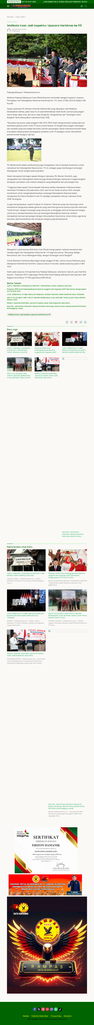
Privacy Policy (56, 1016)
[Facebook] (34, 1009)
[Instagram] (43, 1009)
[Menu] (8, 6)
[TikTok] (60, 1009)
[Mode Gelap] (82, 6)
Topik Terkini (12, 22)
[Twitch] (51, 1009)
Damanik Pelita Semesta (19, 29)
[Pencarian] (85, 6)
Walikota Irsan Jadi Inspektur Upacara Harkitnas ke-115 (29, 315)
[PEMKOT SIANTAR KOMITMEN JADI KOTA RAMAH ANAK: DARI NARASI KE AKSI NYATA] (47, 364)
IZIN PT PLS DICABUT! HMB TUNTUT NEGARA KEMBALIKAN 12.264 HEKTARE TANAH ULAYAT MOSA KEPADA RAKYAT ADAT (46, 299)
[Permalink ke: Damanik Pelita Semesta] (9, 30)
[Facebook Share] (67, 322)
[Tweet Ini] (71, 322)
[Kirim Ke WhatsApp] (85, 322)
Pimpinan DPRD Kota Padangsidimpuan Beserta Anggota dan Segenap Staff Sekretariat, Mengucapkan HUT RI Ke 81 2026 (46, 290)
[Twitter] (39, 1009)
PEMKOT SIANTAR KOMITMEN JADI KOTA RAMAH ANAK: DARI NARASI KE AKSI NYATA (38, 303)
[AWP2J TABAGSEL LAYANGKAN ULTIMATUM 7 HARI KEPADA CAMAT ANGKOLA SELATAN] (19, 339)
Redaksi (26, 1016)
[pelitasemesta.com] (21, 6)
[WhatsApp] (56, 1009)
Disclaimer (68, 1016)
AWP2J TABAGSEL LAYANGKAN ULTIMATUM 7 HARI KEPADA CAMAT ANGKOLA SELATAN (39, 286)
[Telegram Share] (80, 322)
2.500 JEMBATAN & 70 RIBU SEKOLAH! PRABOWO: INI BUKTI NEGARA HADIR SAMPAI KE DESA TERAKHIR (51, 2)
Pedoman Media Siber (40, 1016)
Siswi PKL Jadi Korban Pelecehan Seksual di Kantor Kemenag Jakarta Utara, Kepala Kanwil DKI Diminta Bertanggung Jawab (46, 307)
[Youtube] (47, 1009)
